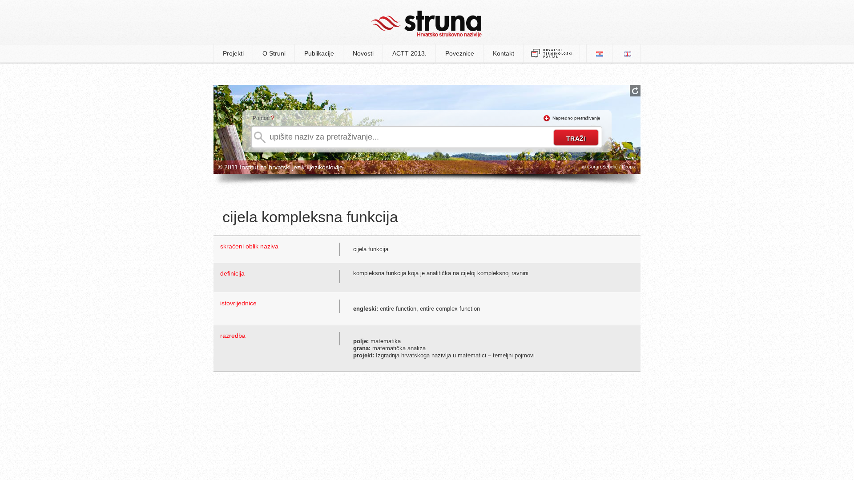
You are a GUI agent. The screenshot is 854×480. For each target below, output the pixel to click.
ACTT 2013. (409, 53)
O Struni (274, 53)
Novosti (363, 53)
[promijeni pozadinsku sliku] (635, 90)
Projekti (233, 53)
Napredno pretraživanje (576, 118)
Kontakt (503, 53)
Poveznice (459, 53)
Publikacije (319, 53)
